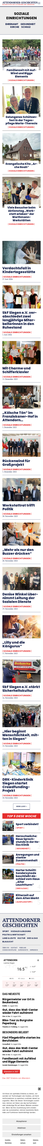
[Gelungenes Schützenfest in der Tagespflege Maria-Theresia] (21, 101)
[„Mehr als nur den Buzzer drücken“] (21, 534)
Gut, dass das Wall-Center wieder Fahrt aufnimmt (20, 1011)
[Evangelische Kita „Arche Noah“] (21, 148)
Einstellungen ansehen (21, 1134)
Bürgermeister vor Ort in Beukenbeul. (18, 1000)
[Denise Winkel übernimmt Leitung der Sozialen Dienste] (21, 578)
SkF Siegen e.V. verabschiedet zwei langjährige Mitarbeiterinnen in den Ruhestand (19, 320)
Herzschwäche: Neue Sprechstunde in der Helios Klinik (28, 840)
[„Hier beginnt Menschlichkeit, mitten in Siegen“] (21, 715)
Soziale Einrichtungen (21, 80)
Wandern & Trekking (9, 1027)
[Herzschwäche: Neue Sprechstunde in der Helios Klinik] (8, 840)
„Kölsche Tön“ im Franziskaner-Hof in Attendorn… (20, 416)
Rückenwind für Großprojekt (16, 463)
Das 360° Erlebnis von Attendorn (16, 1078)
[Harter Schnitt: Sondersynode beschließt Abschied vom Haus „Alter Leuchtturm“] (8, 874)
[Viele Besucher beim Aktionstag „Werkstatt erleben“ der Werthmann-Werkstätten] (21, 192)
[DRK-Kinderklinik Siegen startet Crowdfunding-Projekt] (21, 763)
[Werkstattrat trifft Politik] (21, 489)
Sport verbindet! (27, 824)
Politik (20, 864)
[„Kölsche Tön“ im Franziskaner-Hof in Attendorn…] (21, 397)
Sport (20, 828)
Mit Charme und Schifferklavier (16, 370)
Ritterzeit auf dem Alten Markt (27, 896)
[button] (39, 1089)
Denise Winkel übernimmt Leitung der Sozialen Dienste (20, 598)
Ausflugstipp (24, 902)
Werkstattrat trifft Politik (18, 507)
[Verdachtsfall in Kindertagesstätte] (21, 252)
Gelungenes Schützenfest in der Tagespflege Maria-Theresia (21, 120)
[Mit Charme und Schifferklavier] (21, 352)
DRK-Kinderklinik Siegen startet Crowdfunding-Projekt (17, 785)
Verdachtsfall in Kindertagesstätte (18, 270)
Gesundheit (28, 24)
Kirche (14, 27)
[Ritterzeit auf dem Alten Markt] (8, 898)
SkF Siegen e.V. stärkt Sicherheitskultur (21, 689)
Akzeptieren (21, 1121)
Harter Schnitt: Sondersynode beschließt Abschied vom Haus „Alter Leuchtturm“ (28, 877)
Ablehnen (21, 1128)
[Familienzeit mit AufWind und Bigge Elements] (21, 54)
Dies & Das (22, 888)
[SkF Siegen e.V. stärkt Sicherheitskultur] (21, 671)
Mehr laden (21, 806)
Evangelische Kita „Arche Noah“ (22, 165)
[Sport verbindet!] (8, 826)
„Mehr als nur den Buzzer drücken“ (18, 551)
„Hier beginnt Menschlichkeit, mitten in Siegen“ (20, 735)
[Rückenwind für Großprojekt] (21, 445)
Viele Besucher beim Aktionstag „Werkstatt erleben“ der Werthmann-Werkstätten (21, 214)
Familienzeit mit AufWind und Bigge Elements (21, 73)
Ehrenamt (11, 24)
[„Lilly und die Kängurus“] (21, 626)
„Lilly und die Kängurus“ (13, 644)
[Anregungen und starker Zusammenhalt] (8, 858)
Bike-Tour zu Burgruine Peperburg (17, 1021)
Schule (25, 27)
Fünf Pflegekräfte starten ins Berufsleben (21, 1039)
